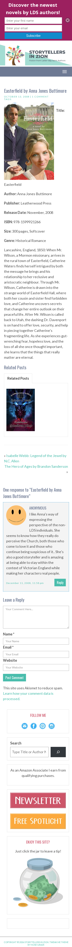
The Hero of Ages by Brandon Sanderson (36, 466)
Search (15, 743)
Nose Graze (37, 944)
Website (10, 660)
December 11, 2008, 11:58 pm (25, 583)
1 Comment (40, 96)
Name (8, 634)
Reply (60, 582)
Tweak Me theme (58, 942)
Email (8, 647)
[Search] (58, 752)
